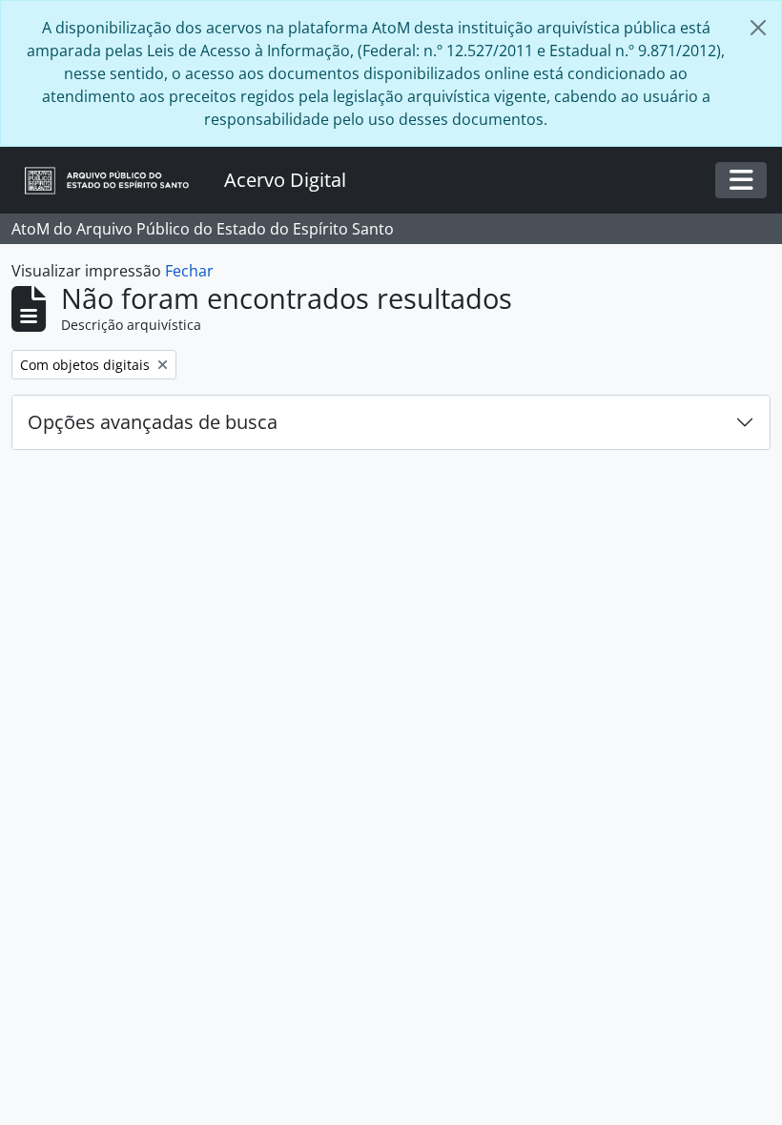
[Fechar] (758, 27)
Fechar (189, 270)
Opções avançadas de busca (153, 422)
